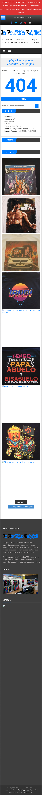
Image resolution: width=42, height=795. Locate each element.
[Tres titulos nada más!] (21, 366)
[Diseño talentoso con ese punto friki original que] (21, 176)
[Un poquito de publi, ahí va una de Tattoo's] (21, 328)
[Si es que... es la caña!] (21, 441)
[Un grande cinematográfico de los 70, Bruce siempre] (21, 214)
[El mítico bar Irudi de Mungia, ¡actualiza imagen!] (21, 290)
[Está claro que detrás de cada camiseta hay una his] (21, 252)
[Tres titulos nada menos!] (21, 404)
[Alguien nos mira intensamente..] (21, 479)
